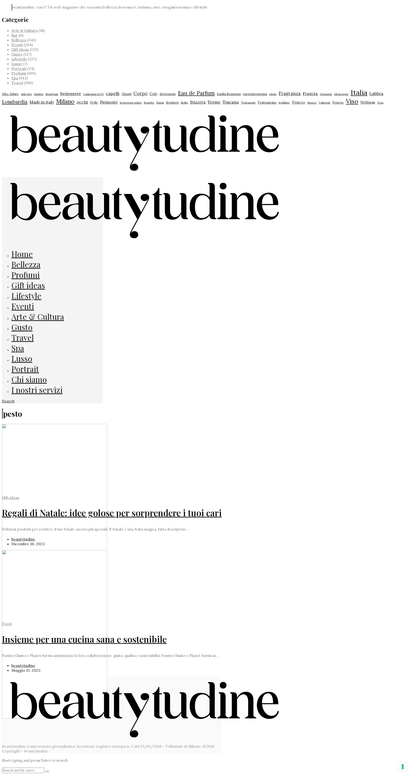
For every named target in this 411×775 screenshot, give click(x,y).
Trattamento (267, 102)
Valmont (324, 102)
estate (273, 94)
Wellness (367, 102)
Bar (14, 35)
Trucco (298, 102)
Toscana (231, 102)
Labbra (376, 93)
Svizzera (198, 102)
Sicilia (184, 102)
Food (6, 623)
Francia (310, 93)
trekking (284, 102)
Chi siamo (29, 379)
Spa (14, 78)
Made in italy (41, 102)
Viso (352, 101)
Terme (214, 102)
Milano (65, 101)
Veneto (338, 102)
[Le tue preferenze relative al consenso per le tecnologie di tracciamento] (402, 766)
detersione (168, 94)
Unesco (312, 102)
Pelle (94, 102)
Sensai (160, 102)
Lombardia (14, 102)
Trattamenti (248, 102)
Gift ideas (20, 49)
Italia (359, 92)
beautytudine (23, 539)
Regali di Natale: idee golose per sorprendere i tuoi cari (112, 512)
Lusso (16, 63)
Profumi (18, 73)
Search (8, 401)
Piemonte (109, 102)
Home (22, 254)
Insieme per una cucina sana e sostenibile (84, 639)
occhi (82, 102)
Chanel (126, 94)
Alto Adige (10, 94)
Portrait (18, 68)
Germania (326, 94)
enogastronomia (255, 94)
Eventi (17, 44)
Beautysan (51, 94)
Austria (38, 94)
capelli (112, 93)
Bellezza (18, 40)
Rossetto (149, 102)
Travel (17, 82)
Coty (153, 93)
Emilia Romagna (229, 94)
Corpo (140, 93)
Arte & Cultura (24, 30)
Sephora (172, 102)
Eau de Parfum (196, 93)
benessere (70, 93)
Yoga (380, 102)
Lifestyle (19, 59)
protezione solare (131, 102)
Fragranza (290, 93)
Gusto (16, 54)
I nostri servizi (37, 389)
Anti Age (26, 94)
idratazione (341, 94)
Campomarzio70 (93, 94)
